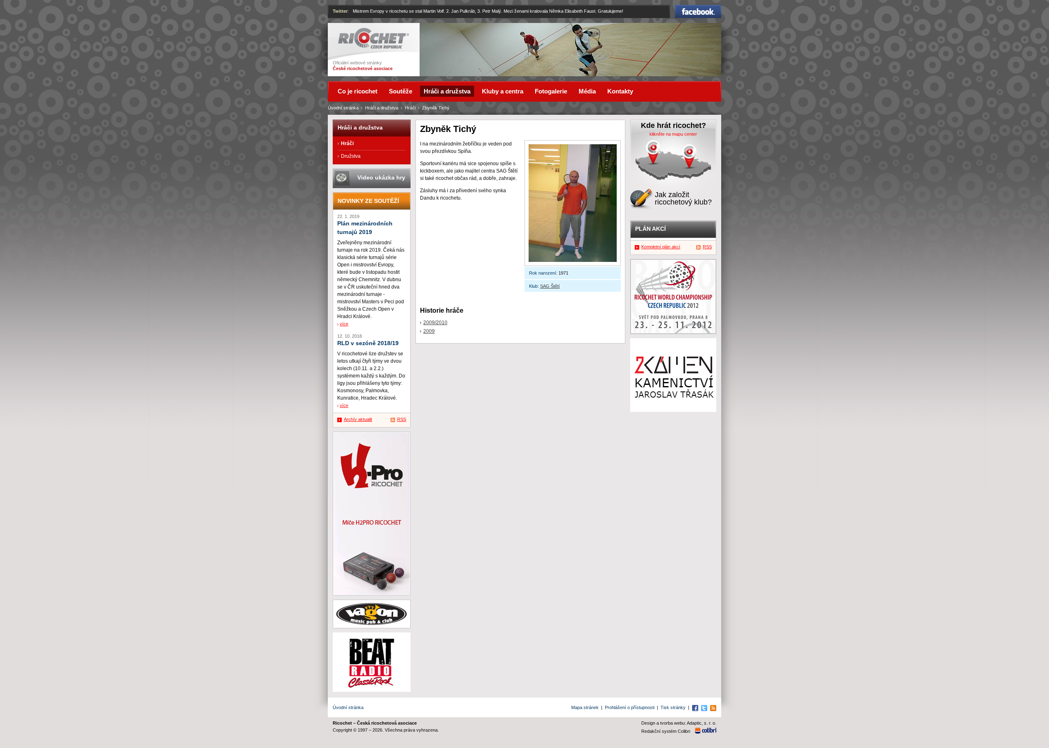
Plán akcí (650, 228)
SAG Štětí (550, 286)
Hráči (410, 107)
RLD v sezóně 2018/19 (368, 343)
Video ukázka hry (381, 177)
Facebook (698, 8)
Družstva (351, 156)
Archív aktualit (358, 419)
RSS (401, 419)
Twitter (340, 11)
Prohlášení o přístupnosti (629, 707)
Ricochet (348, 31)
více (344, 323)
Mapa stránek (585, 707)
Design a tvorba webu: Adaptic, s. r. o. (678, 723)
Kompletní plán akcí (660, 246)
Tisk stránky (673, 707)
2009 (429, 331)
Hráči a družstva (381, 107)
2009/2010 (435, 322)
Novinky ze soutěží (368, 201)
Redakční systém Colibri (665, 731)
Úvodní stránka (343, 107)
